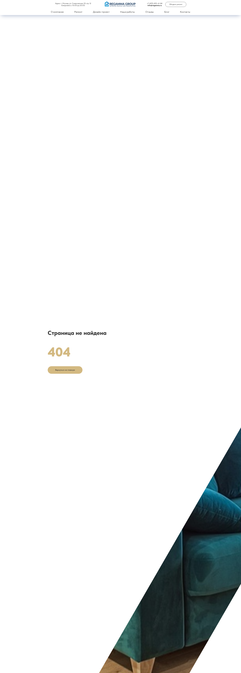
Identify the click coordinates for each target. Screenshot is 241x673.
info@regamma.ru (154, 5)
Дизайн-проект (101, 12)
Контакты (185, 12)
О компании (57, 12)
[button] (175, 4)
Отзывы (149, 12)
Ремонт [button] (78, 12)
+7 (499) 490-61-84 (154, 3)
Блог (166, 12)
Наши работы (127, 12)
